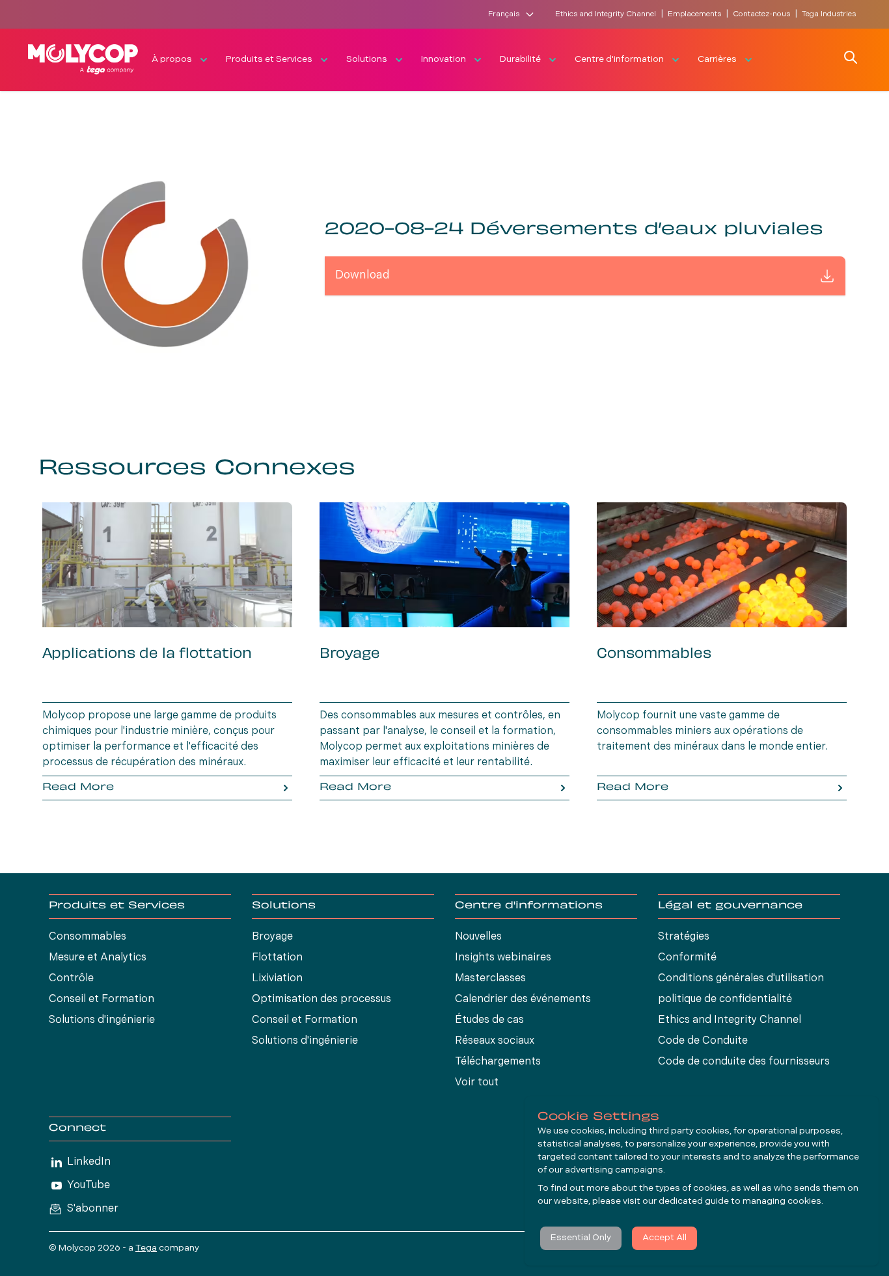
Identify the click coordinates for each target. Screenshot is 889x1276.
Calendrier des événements (523, 999)
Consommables (654, 654)
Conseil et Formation (101, 999)
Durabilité (520, 59)
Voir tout (477, 1083)
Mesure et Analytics (97, 958)
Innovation (443, 59)
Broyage (350, 654)
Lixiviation (277, 978)
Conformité (687, 958)
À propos (172, 59)
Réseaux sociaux (494, 1041)
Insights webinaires (503, 958)
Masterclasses (490, 978)
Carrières (717, 59)
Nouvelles (478, 937)
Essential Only (581, 1238)
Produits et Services (269, 59)
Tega (146, 1248)
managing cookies (782, 1201)
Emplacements (694, 14)
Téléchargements (498, 1062)
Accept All (664, 1238)
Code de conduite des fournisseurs (744, 1062)
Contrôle (71, 978)
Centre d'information (619, 59)
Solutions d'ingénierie (102, 1020)
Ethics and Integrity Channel (605, 14)
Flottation (277, 958)
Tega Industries (829, 14)
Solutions (366, 59)
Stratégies (683, 937)
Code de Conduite (703, 1041)
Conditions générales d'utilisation (741, 978)
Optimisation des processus (321, 999)
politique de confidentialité (725, 999)
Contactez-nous (761, 14)
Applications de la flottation (147, 654)
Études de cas (489, 1020)
